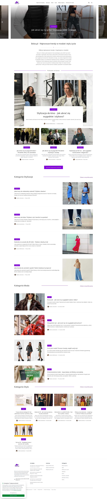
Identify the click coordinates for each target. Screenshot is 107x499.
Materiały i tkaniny (65, 477)
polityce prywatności (17, 490)
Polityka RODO (40, 489)
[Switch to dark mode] (92, 3)
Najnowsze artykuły (40, 2)
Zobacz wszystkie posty (86, 177)
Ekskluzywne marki (70, 2)
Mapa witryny (54, 489)
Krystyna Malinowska (50, 465)
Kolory (63, 479)
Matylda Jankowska (49, 469)
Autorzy (48, 463)
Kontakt (35, 489)
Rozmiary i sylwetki (65, 475)
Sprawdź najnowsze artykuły (53, 167)
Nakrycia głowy (61, 2)
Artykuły (32, 463)
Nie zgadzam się (13, 492)
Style (56, 2)
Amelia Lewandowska (50, 467)
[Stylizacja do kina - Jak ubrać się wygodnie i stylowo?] (53, 99)
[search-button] (88, 2)
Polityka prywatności (29, 489)
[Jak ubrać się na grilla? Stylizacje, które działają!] (53, 22)
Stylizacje (48, 2)
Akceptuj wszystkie (13, 495)
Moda (52, 2)
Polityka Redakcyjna (47, 489)
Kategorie (64, 463)
